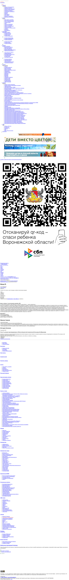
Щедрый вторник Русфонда (7, 400)
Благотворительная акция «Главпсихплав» (10, 411)
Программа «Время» (6, 500)
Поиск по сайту (5, 528)
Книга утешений (5, 466)
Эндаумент (4, 131)
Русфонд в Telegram (6, 534)
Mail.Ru (3, 507)
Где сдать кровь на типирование (8, 476)
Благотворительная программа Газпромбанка (13, 121)
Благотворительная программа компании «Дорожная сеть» (15, 113)
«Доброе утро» (5, 499)
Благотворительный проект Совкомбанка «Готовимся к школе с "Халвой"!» (11, 395)
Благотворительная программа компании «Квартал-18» (14, 115)
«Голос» (4, 501)
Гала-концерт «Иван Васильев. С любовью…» (11, 396)
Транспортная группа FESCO (10, 104)
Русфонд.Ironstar (5, 406)
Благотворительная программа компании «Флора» (11, 417)
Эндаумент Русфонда (8, 77)
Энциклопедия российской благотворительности (11, 465)
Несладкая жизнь (5, 470)
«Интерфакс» (5, 506)
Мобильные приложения (7, 529)
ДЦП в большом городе (6, 463)
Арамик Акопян (3, 280)
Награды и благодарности (9, 9)
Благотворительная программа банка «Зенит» (13, 120)
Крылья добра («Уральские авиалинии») (12, 94)
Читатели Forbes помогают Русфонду (11, 91)
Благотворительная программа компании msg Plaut (14, 117)
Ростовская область (8, 59)
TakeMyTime (4, 418)
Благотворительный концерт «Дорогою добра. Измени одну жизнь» (15, 393)
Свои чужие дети (5, 464)
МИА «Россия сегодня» (8, 130)
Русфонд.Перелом (7, 43)
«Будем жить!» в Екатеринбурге (8, 407)
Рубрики (4, 64)
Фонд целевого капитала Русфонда (9, 541)
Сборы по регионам (8, 25)
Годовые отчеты (7, 22)
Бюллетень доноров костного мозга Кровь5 (10, 404)
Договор (6, 13)
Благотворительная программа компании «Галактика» (14, 116)
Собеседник (4, 511)
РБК (5, 129)
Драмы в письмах (7, 69)
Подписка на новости (8, 10)
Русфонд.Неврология (6, 379)
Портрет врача (5, 468)
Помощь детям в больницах (9, 84)
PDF (5, 15)
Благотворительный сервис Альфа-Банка (12, 105)
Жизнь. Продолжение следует (8, 447)
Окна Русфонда (5, 458)
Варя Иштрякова (7, 68)
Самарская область (6, 493)
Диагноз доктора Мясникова (7, 454)
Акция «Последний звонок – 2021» (8, 397)
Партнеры (4, 437)
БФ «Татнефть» (7, 100)
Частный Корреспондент (7, 509)
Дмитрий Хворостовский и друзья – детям (7, 412)
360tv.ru (3, 505)
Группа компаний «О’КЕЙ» (7, 425)
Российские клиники (6, 523)
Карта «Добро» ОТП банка (7, 422)
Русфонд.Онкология (8, 39)
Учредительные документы (9, 8)
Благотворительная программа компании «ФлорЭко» (14, 118)
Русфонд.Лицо (7, 35)
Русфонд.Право (7, 42)
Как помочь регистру (6, 477)
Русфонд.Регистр (7, 33)
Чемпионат (4, 502)
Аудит (5, 23)
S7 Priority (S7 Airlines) (8, 96)
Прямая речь (4, 460)
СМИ (3, 124)
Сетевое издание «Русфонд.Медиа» (9, 527)
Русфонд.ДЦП (5, 462)
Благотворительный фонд (17, 159)
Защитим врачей (7, 86)
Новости (6, 66)
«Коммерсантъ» (7, 71)
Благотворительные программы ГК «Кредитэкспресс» (14, 112)
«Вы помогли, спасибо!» (9, 19)
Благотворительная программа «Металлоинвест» (13, 122)
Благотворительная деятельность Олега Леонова (13, 99)
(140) (11, 579)
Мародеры (6, 73)
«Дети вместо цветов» (6, 435)
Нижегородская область (8, 50)
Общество (6, 76)
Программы (4, 31)
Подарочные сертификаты (9, 11)
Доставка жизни (5, 423)
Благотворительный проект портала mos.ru (12, 110)
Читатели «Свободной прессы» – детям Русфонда (13, 92)
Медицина (6, 74)
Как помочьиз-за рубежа (4, 349)
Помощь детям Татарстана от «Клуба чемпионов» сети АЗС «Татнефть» (18, 93)
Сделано (6, 28)
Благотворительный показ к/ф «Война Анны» (10, 409)
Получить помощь (5, 344)
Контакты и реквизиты (8, 16)
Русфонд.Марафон (6, 399)
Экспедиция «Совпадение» (7, 419)
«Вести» (4, 439)
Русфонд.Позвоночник (8, 37)
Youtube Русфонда (5, 535)
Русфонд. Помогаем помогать (6, 159)
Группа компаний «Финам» (7, 510)
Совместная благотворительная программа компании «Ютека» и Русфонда (18, 103)
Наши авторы (5, 436)
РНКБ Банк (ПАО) (7, 107)
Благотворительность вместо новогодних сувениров (14, 88)
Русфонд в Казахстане (6, 542)
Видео (8, 15)
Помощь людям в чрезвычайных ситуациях (12, 85)
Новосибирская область (8, 52)
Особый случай (7, 78)
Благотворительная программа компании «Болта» (13, 114)
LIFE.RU (4, 504)
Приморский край (7, 53)
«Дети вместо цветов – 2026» (9, 87)
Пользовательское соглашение (8, 526)
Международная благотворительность (9, 457)
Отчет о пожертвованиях (9, 21)
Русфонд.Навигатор (8, 67)
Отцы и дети (4, 459)
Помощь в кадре (7, 72)
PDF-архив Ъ (6, 14)
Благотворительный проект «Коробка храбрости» (11, 426)
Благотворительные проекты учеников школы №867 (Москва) (14, 401)
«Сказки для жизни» (8, 97)
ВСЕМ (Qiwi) (4, 420)
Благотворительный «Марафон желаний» (10, 416)
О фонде (4, 5)
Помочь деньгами (5, 348)
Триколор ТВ (4, 503)
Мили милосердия (7, 95)
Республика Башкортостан (9, 54)
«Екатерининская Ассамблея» (10, 90)
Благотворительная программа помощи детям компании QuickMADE (15, 424)
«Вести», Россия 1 (7, 126)
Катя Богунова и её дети (7, 446)
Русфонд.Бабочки (5, 461)
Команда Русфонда (6, 516)
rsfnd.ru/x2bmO (3, 287)
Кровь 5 (3, 479)
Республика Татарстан (8, 57)
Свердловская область (8, 62)
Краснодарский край (6, 486)
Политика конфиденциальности (8, 525)
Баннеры (6, 12)
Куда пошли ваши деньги (9, 20)
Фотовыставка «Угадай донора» (8, 408)
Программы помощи (6, 32)
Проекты (4, 82)
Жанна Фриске (5, 467)
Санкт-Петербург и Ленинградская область (9, 61)
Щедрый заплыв (5, 415)
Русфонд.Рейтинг (5, 432)
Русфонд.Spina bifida (6, 386)
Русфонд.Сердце (7, 34)
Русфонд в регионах (6, 46)
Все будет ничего (5, 453)
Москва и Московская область (10, 49)
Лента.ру (6, 128)
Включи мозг (4, 452)
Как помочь (2, 2)
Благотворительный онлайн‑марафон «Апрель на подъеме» (9, 414)
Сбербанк (6, 106)
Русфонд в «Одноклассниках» (8, 536)
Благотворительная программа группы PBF (10, 421)
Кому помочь (4, 343)
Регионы (4, 45)
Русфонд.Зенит (5, 405)
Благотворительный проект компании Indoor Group (13, 111)
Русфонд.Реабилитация (8, 38)
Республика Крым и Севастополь (7, 56)
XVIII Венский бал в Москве (7, 398)
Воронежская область (8, 47)
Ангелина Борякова (14, 280)
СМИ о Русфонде (7, 81)
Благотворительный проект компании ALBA (10, 410)
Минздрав (6, 75)
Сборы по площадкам (8, 24)
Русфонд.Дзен (5, 537)
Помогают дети (7, 79)
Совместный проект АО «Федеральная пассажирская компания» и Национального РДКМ (21, 102)
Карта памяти (5, 456)
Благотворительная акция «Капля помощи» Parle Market (15, 123)
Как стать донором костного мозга (8, 475)
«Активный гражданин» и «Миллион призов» (12, 98)
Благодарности (7, 30)
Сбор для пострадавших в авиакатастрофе (10, 403)
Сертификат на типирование (7, 478)
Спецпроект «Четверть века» (9, 27)
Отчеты (3, 17)
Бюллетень (6, 29)
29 (2, 4)
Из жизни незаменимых (6, 455)
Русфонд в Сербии (6, 543)
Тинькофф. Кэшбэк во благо (9, 109)
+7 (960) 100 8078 (3, 264)
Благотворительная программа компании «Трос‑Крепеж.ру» (15, 119)
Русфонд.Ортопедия (8, 41)
